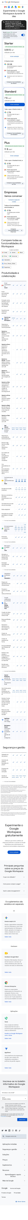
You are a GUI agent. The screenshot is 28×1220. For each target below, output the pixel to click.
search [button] (3, 1136)
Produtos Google (6, 1193)
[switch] (23, 35)
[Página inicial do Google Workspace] (12, 2)
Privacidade (17, 1193)
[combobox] (14, 1098)
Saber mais (8, 937)
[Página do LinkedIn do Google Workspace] (9, 1131)
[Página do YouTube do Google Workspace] (6, 1131)
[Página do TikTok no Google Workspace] (20, 1131)
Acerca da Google (15, 1188)
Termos (4, 1197)
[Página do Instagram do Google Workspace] (13, 1131)
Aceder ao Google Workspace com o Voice (13, 1034)
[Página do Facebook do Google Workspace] (16, 1131)
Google (4, 1188)
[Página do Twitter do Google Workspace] (2, 1131)
